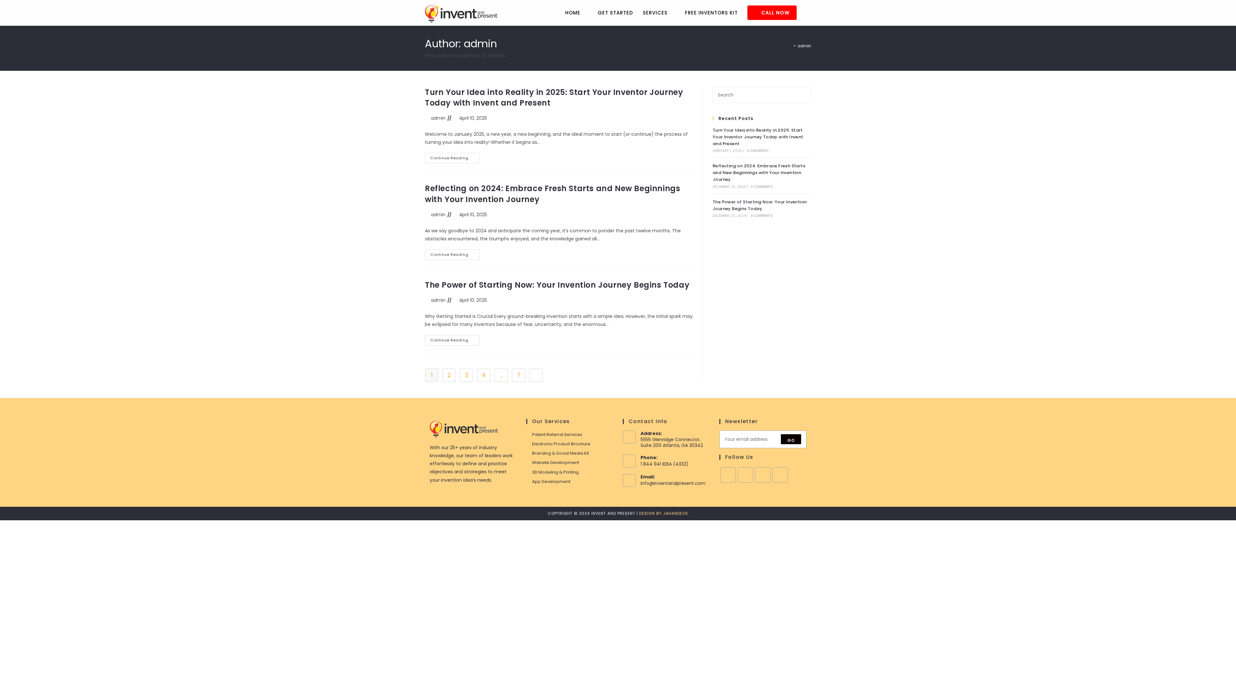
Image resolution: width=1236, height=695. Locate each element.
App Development (551, 481)
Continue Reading (455, 159)
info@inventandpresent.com (673, 483)
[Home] (789, 46)
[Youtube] (780, 475)
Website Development (555, 462)
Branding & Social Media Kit (560, 453)
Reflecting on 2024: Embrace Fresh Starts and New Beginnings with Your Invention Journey (759, 172)
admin (804, 46)
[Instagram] (763, 475)
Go (791, 440)
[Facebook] (728, 475)
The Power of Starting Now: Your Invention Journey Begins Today (557, 285)
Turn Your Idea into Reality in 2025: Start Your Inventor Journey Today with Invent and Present (758, 137)
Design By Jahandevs (663, 513)
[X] (745, 475)
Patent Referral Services (557, 434)
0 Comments (758, 150)
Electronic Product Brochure (561, 444)
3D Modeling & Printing (555, 472)
